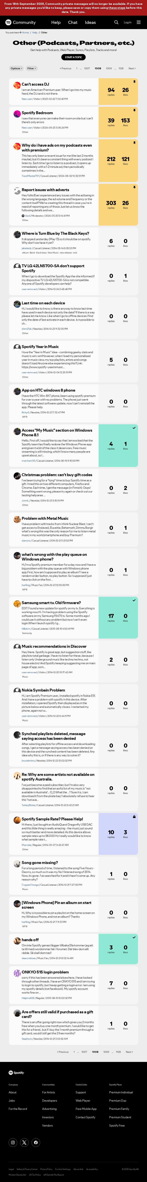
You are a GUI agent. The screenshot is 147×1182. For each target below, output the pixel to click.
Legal (11, 1169)
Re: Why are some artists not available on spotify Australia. (58, 777)
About (12, 1092)
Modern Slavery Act (17, 1174)
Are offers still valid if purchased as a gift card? (57, 1014)
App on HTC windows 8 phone (48, 390)
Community (24, 22)
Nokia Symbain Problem (43, 690)
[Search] (116, 22)
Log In (127, 22)
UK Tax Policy (35, 1174)
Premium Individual (121, 1092)
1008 (98, 68)
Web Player (83, 1100)
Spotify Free (117, 1125)
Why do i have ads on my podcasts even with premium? (57, 147)
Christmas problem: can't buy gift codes (57, 474)
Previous (66, 68)
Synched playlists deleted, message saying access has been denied (53, 736)
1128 (121, 68)
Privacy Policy (46, 1169)
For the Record (18, 1109)
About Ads (78, 1169)
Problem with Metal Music (45, 518)
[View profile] (17, 85)
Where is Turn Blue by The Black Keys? (55, 233)
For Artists (48, 1092)
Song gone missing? (40, 862)
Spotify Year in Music (40, 346)
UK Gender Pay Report (54, 1174)
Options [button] (15, 68)
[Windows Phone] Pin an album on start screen (56, 905)
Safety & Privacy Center (27, 1169)
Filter (30, 68)
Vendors (47, 1125)
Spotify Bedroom (37, 112)
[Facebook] (36, 1142)
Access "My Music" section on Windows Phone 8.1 (57, 432)
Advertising (49, 1109)
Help (56, 22)
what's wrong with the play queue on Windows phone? (54, 557)
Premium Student (120, 1117)
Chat (72, 22)
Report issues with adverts (45, 189)
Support (81, 1092)
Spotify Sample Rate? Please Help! (52, 819)
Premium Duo (117, 1100)
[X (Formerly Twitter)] (24, 1142)
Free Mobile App (86, 1109)
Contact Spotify (85, 1117)
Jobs (12, 1100)
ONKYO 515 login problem (45, 972)
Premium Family (119, 1109)
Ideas (90, 22)
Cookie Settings (63, 1169)
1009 (109, 68)
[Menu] (139, 22)
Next (131, 68)
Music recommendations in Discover (54, 646)
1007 (87, 68)
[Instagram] (13, 1142)
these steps (116, 8)
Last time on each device (43, 303)
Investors (48, 1117)
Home (25, 32)
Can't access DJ (35, 84)
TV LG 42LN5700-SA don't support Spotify (53, 268)
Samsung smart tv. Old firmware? (51, 602)
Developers (49, 1100)
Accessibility (92, 1169)
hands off (30, 939)
